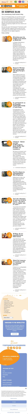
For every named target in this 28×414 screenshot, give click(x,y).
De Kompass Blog (8, 9)
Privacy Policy (17, 412)
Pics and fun (6, 309)
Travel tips (6, 311)
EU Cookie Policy (11, 412)
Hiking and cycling (8, 304)
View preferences (14, 409)
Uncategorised (7, 312)
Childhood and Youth (8, 303)
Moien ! (5, 308)
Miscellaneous (7, 307)
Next (20, 295)
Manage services (14, 398)
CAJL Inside (6, 300)
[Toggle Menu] (11, 2)
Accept (14, 402)
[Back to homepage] (5, 2)
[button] (26, 388)
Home (3, 9)
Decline (14, 405)
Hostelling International (9, 305)
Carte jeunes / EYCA (8, 302)
